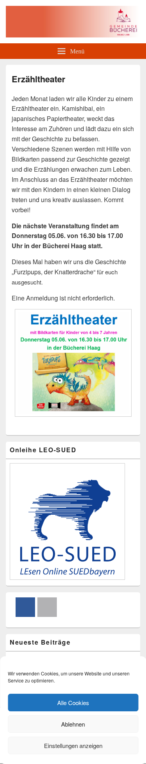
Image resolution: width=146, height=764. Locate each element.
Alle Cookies (73, 702)
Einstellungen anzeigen (73, 745)
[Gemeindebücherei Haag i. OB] (73, 34)
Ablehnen (73, 724)
